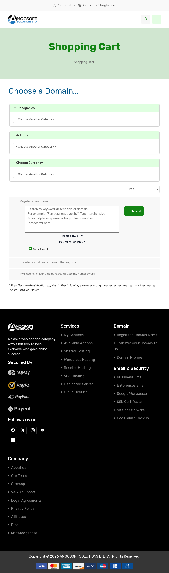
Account (64, 5)
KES (85, 5)
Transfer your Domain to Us (135, 346)
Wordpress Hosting (79, 360)
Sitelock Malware (131, 410)
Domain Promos (130, 357)
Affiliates (18, 517)
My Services (74, 335)
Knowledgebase (24, 533)
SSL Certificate (129, 402)
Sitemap (18, 484)
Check (134, 211)
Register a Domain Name (137, 335)
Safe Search (41, 249)
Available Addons (78, 343)
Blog (15, 525)
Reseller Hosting (77, 368)
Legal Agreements (26, 500)
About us (18, 467)
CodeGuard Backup (133, 418)
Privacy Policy (22, 508)
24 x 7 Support (23, 492)
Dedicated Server (78, 384)
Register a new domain (35, 201)
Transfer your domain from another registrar (48, 262)
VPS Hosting (74, 376)
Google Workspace (132, 393)
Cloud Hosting (76, 392)
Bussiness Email (130, 377)
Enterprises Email (131, 385)
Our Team (19, 476)
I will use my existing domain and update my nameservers (57, 273)
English (106, 5)
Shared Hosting (77, 351)
